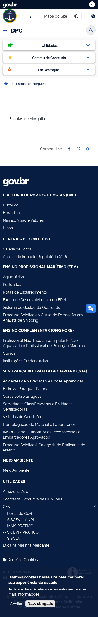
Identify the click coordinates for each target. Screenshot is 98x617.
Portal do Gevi (19, 513)
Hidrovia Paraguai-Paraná (25, 388)
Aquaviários (13, 276)
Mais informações (23, 594)
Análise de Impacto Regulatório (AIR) (35, 256)
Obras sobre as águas (22, 396)
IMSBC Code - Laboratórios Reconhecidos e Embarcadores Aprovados (41, 434)
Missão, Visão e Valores (23, 220)
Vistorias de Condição (22, 416)
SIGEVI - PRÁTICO (23, 531)
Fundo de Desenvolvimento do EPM (34, 299)
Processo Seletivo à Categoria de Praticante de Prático (44, 447)
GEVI (7, 506)
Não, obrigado (40, 604)
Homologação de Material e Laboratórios (39, 424)
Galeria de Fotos (17, 248)
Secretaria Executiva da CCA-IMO (32, 498)
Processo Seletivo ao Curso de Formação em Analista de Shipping (43, 317)
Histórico (11, 204)
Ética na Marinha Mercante (26, 545)
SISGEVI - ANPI (20, 519)
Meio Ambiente (16, 470)
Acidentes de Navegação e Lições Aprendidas (43, 380)
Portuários (12, 284)
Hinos (8, 227)
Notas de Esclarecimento (25, 291)
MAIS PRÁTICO (20, 525)
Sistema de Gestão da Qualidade (31, 307)
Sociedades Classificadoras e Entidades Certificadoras (38, 406)
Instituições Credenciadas (25, 360)
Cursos (9, 353)
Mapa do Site (55, 16)
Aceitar (16, 603)
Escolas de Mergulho (28, 118)
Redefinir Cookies (22, 559)
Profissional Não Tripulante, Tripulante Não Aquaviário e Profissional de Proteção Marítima (44, 343)
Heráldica (11, 212)
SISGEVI (14, 538)
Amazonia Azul (16, 491)
